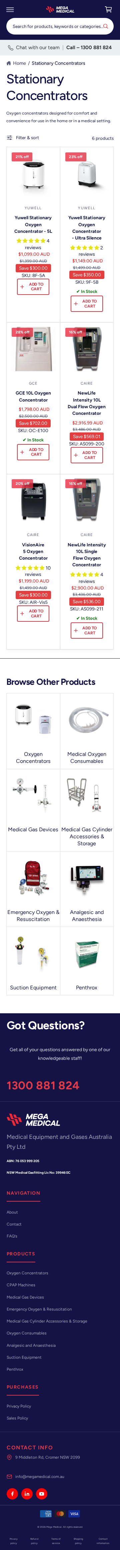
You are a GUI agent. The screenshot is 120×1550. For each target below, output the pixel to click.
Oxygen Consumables (27, 1333)
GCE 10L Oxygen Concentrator (33, 396)
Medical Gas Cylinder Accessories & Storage (86, 836)
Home (19, 63)
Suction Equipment (33, 987)
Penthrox (86, 987)
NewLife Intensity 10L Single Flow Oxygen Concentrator (87, 554)
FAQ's (12, 1236)
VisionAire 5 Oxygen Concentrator (33, 551)
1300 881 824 (43, 1085)
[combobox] (60, 26)
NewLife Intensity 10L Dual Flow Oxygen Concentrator (87, 402)
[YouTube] (41, 1494)
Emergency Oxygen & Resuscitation (33, 915)
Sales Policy (17, 1418)
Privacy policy (14, 1541)
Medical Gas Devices (33, 829)
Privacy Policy (19, 1406)
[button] (10, 10)
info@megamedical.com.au (39, 1476)
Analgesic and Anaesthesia (87, 915)
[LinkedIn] (27, 1494)
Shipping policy (78, 1541)
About (12, 1212)
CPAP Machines (21, 1285)
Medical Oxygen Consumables (86, 757)
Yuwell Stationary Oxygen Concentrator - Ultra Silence (86, 227)
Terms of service (56, 1541)
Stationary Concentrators (58, 63)
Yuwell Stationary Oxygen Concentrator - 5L (33, 224)
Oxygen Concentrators (33, 757)
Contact (14, 1224)
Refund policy (34, 1541)
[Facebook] (12, 1494)
